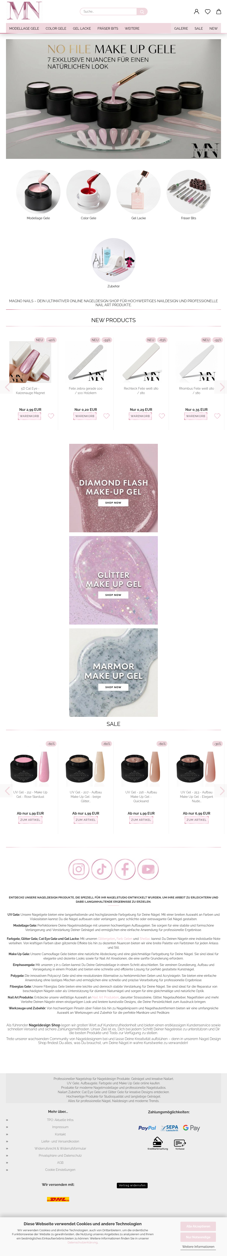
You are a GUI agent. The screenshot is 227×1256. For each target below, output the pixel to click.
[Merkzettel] (207, 11)
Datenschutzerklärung (83, 1242)
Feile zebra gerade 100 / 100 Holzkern (85, 391)
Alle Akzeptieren (198, 1226)
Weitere (132, 29)
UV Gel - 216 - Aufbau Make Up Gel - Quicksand (141, 797)
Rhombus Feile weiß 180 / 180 (196, 391)
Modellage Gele (24, 29)
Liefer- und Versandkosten (60, 1141)
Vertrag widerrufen (132, 1185)
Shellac (145, 939)
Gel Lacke (82, 29)
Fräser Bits (108, 29)
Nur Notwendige (198, 1237)
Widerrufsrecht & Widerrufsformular (60, 1148)
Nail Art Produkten (105, 997)
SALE (199, 29)
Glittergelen (106, 939)
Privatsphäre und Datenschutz (60, 1155)
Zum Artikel (30, 819)
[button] (196, 11)
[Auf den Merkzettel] (51, 416)
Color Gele (56, 29)
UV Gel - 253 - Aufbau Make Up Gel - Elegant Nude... (196, 797)
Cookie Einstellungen (60, 1169)
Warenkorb (29, 416)
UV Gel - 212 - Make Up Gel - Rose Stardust (30, 794)
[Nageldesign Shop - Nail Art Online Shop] (26, 11)
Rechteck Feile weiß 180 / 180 (141, 391)
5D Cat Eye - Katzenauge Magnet (30, 391)
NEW (213, 29)
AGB (60, 1162)
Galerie (181, 29)
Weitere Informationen (198, 1246)
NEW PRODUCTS (113, 320)
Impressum (60, 1127)
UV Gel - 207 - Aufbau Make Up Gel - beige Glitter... (86, 797)
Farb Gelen (124, 939)
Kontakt (60, 1134)
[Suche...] (142, 11)
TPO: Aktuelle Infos (60, 1120)
